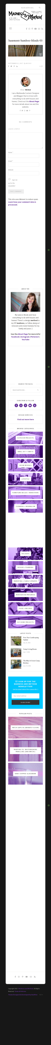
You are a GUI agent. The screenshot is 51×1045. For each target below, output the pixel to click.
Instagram (25, 337)
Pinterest (35, 337)
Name (10, 152)
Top (40, 995)
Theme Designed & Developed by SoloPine (22, 995)
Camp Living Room (30, 649)
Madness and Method (25, 988)
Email (10, 161)
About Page (34, 101)
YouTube (25, 339)
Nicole (28, 63)
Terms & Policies (20, 991)
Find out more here (25, 419)
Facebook (15, 337)
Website (10, 170)
